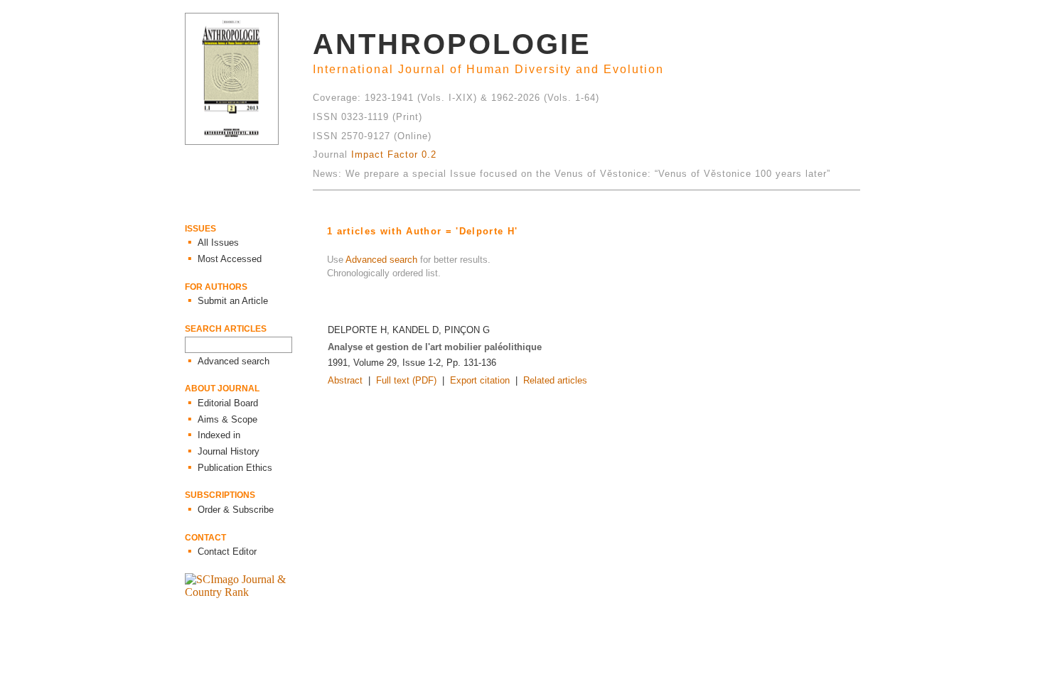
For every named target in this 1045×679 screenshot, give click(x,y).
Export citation (480, 380)
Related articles (555, 380)
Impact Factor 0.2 (393, 154)
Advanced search (381, 259)
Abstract (345, 380)
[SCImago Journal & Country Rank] (249, 592)
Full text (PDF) (406, 380)
